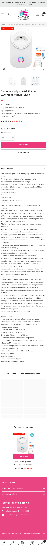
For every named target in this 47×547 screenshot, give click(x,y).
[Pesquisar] (9, 14)
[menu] (2, 14)
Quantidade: (6, 133)
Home (3, 24)
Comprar (23, 145)
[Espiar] (32, 435)
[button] (39, 69)
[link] (12, 411)
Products (10, 24)
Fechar (45, 2)
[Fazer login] (37, 14)
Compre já (23, 152)
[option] (23, 49)
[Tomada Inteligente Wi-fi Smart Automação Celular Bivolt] (23, 443)
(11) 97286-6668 (23, 511)
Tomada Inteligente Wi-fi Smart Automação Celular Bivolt (23, 463)
